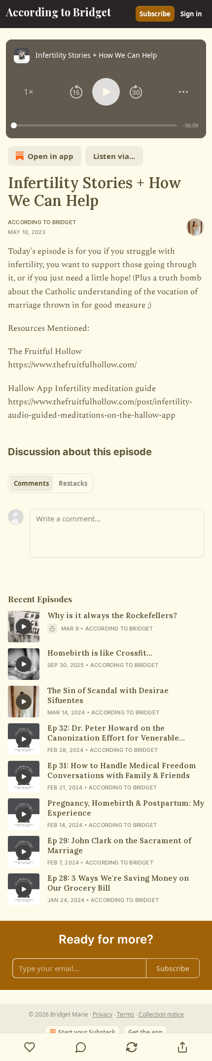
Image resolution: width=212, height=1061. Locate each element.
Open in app (50, 156)
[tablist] (50, 483)
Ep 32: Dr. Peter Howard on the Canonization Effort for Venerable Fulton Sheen (113, 733)
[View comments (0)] (80, 1047)
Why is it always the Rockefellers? (112, 615)
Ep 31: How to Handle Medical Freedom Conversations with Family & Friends (121, 770)
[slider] (95, 125)
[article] (106, 626)
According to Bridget (42, 222)
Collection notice (161, 1014)
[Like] (29, 1047)
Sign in (191, 13)
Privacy (102, 1014)
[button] (28, 92)
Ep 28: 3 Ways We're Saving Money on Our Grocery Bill (118, 883)
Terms (125, 1014)
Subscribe (155, 13)
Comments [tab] (31, 483)
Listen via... (114, 156)
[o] (24, 626)
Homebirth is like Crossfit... (99, 653)
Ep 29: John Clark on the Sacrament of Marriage (119, 845)
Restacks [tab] (73, 483)
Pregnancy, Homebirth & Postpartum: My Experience (125, 808)
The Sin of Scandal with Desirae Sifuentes (108, 695)
